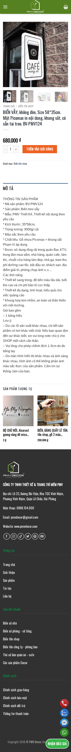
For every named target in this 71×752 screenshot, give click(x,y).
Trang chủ (9, 106)
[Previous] (9, 54)
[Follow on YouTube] (42, 536)
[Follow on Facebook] (6, 536)
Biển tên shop (26, 106)
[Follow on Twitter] (28, 536)
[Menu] (5, 7)
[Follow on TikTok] (21, 536)
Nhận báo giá (57, 743)
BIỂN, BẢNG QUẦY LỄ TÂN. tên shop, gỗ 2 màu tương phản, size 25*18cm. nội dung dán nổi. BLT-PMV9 (52, 432)
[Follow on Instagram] (13, 536)
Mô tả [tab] (8, 188)
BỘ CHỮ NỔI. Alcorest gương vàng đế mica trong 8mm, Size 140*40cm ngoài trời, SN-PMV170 (16, 432)
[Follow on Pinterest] (35, 536)
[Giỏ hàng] (66, 7)
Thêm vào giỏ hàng (39, 149)
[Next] (61, 54)
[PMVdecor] (35, 7)
